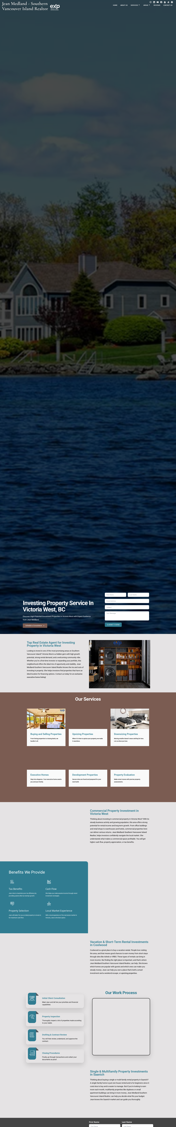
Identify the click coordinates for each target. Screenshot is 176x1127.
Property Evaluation (124, 774)
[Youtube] (158, 2)
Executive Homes (39, 774)
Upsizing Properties (82, 734)
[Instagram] (151, 2)
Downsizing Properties (126, 734)
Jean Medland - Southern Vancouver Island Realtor (25, 6)
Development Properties (85, 774)
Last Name (127, 1122)
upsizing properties (129, 973)
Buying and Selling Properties (46, 734)
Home (115, 5)
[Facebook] (161, 2)
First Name (94, 1122)
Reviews (157, 5)
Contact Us (167, 5)
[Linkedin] (154, 2)
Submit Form (113, 625)
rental (127, 950)
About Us (124, 5)
